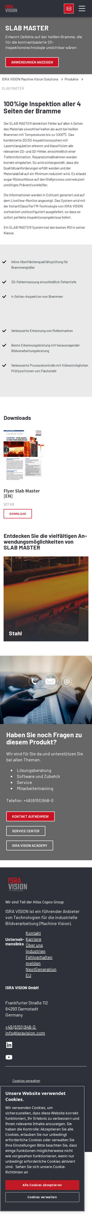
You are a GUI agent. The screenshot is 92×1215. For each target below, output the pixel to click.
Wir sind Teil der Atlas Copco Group (34, 901)
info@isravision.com (25, 1032)
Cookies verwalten (26, 1080)
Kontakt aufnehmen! (30, 816)
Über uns (34, 945)
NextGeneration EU (36, 972)
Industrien (36, 951)
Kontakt (33, 933)
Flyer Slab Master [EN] (22, 493)
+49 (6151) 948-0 (38, 800)
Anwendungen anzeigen (32, 62)
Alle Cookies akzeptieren (42, 1185)
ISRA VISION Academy (29, 845)
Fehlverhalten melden (36, 960)
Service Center (26, 831)
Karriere (33, 939)
